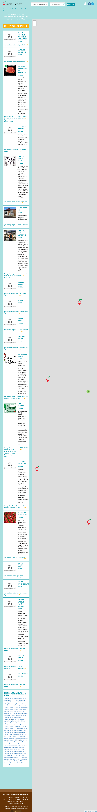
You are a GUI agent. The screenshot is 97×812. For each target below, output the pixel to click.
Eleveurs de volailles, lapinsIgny (15, 710)
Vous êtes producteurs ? (16, 26)
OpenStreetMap (93, 811)
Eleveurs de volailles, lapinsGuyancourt (15, 741)
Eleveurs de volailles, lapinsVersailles (15, 707)
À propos (24, 797)
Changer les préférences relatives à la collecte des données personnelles (16, 808)
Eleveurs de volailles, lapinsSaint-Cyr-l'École (14, 748)
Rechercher (70, 4)
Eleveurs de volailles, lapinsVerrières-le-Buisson (15, 747)
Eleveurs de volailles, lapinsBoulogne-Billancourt (15, 760)
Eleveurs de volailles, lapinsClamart (15, 751)
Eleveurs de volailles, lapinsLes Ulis (15, 726)
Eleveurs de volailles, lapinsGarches (13, 724)
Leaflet (85, 811)
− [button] (35, 25)
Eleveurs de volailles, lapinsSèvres (16, 709)
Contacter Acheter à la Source (18, 799)
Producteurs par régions (15, 801)
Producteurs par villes (16, 804)
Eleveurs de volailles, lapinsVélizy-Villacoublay (15, 703)
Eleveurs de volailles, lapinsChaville (13, 705)
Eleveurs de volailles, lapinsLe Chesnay (14, 722)
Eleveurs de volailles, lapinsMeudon (15, 730)
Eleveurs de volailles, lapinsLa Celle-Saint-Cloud (15, 728)
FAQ (4, 799)
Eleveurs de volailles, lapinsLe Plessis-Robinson (15, 744)
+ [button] (35, 22)
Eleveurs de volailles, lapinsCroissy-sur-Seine (15, 758)
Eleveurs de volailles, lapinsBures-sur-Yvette (16, 714)
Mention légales (13, 797)
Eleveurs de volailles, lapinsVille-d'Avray (14, 712)
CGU (4, 797)
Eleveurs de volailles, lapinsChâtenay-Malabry (16, 739)
